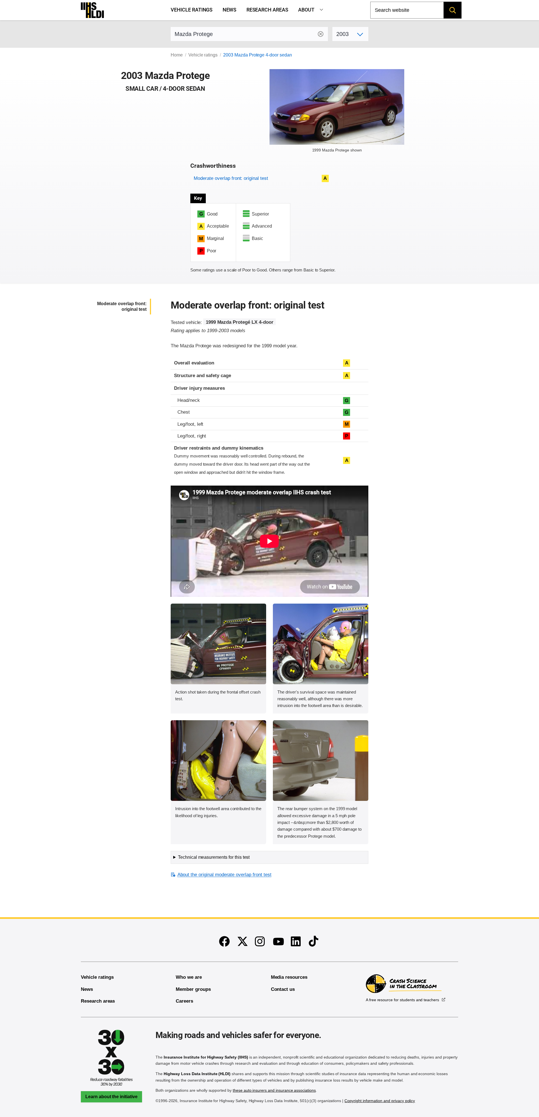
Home (177, 55)
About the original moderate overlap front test (224, 874)
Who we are (189, 977)
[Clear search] (320, 34)
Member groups (193, 989)
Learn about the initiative (111, 1096)
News (230, 10)
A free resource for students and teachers (402, 1000)
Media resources (289, 977)
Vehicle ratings (192, 10)
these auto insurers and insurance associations (274, 1090)
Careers (184, 1001)
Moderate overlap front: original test (231, 178)
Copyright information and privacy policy (379, 1100)
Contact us (283, 989)
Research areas (267, 10)
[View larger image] (218, 644)
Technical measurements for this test (214, 857)
